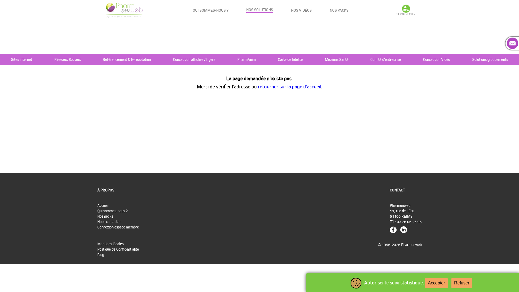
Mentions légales (110, 243)
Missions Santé (336, 59)
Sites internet (21, 59)
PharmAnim (246, 59)
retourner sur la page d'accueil (289, 86)
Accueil (102, 205)
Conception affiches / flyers (194, 59)
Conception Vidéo (436, 59)
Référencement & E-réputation (127, 59)
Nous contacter (109, 221)
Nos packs (339, 10)
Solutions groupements (490, 59)
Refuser (461, 283)
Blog (100, 254)
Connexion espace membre (118, 227)
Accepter (436, 283)
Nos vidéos (301, 10)
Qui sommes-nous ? (210, 10)
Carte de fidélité (290, 59)
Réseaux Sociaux (67, 59)
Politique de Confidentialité (118, 249)
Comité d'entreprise (385, 59)
